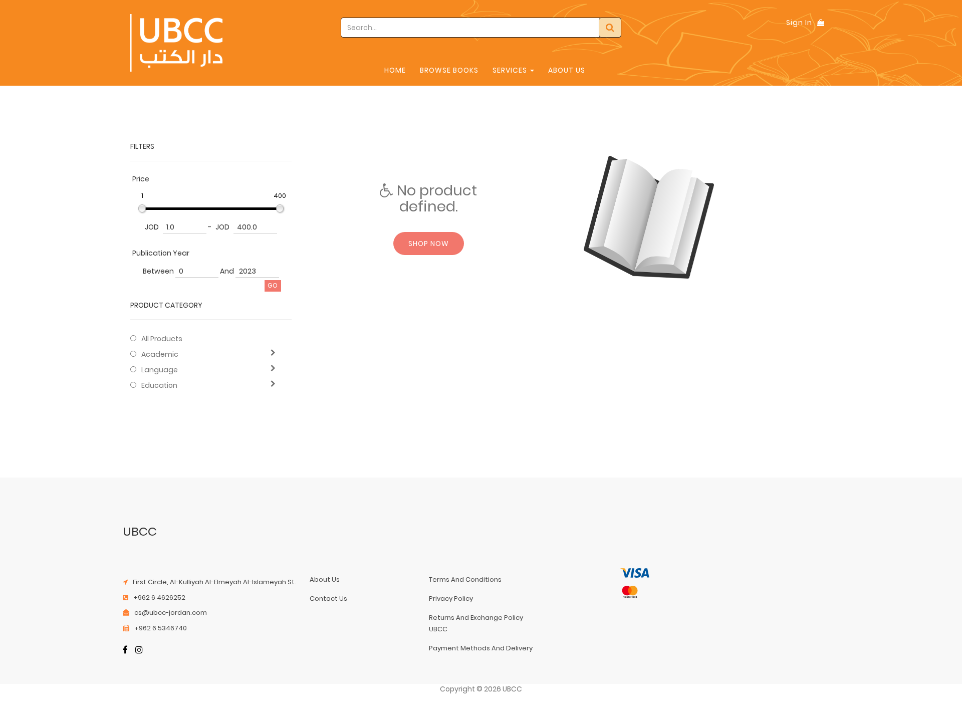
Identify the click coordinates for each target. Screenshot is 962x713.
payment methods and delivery (481, 648)
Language (159, 370)
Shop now (428, 244)
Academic (159, 354)
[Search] (610, 28)
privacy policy (451, 598)
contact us (328, 598)
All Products (161, 339)
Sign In (799, 23)
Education (159, 385)
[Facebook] (125, 650)
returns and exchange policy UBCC (476, 623)
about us (325, 579)
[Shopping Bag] (820, 23)
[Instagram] (139, 650)
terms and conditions (465, 579)
